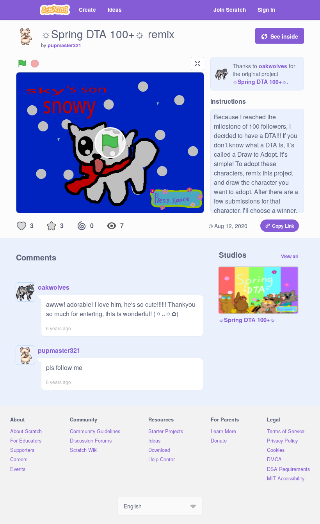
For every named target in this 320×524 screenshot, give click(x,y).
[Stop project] (34, 63)
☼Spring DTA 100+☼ (260, 81)
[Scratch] (55, 9)
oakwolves (273, 66)
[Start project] (22, 63)
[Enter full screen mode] (197, 63)
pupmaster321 (64, 45)
